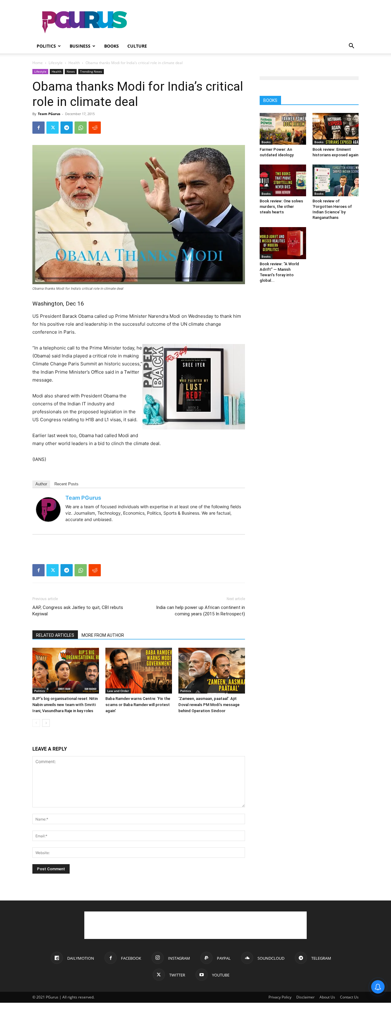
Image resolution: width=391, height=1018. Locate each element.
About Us (327, 997)
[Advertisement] (247, 22)
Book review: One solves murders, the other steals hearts (281, 206)
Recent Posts (66, 484)
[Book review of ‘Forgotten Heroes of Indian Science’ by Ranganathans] (335, 180)
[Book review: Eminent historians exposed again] (335, 129)
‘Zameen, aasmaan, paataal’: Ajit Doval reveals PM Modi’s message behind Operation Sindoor (208, 704)
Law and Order (118, 691)
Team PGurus (49, 113)
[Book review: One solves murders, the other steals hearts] (283, 180)
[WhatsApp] (81, 127)
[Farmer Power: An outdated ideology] (283, 129)
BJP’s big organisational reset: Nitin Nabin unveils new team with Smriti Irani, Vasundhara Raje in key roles (65, 704)
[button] (351, 46)
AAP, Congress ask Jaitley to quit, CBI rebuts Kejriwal (77, 611)
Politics (46, 46)
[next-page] (46, 723)
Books (111, 46)
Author (41, 484)
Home (37, 62)
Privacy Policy (280, 997)
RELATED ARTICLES (55, 635)
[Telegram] (66, 127)
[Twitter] (52, 127)
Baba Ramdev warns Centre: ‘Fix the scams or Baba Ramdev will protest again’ (137, 704)
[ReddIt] (95, 127)
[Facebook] (38, 127)
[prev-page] (36, 723)
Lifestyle (56, 62)
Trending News (91, 71)
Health (74, 62)
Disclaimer (305, 997)
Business (80, 46)
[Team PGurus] (48, 509)
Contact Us (349, 997)
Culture (137, 46)
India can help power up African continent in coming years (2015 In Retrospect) (200, 611)
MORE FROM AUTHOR (103, 635)
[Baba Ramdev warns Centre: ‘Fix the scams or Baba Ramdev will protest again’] (138, 671)
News (71, 71)
